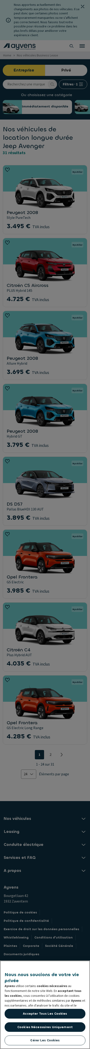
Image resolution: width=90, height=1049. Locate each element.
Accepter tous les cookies (45, 1014)
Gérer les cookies (45, 1040)
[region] (45, 1005)
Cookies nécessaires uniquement (45, 1027)
